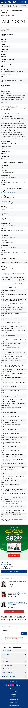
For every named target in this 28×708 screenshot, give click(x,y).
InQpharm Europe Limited (8, 167)
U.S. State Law (6, 669)
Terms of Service (14, 699)
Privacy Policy (14, 702)
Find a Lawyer (5, 627)
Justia (2, 5)
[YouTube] (8, 685)
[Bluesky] (17, 685)
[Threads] (15, 685)
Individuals (5, 654)
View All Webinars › (14, 611)
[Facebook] (11, 685)
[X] (19, 685)
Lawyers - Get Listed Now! (14, 638)
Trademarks (8, 5)
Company (14, 694)
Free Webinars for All (7, 578)
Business (4, 658)
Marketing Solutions (8, 676)
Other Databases (7, 672)
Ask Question (14, 571)
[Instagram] (13, 685)
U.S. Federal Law (7, 665)
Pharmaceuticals (22, 5)
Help (14, 697)
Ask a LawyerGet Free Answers (6, 563)
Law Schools (6, 662)
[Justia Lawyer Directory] (21, 685)
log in (5, 182)
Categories (14, 5)
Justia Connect (14, 689)
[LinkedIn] (6, 685)
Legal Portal (14, 691)
